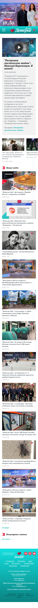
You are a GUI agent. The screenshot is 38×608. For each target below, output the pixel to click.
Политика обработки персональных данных (19, 589)
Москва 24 (21, 594)
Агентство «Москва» (10, 595)
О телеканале (10, 561)
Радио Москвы (29, 595)
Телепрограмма (29, 564)
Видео (30, 561)
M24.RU (28, 594)
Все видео (5, 528)
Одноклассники (30, 553)
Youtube (34, 553)
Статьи (6, 564)
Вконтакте (25, 553)
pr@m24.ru (21, 580)
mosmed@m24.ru (21, 586)
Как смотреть (16, 564)
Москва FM (20, 595)
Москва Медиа (12, 594)
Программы (21, 561)
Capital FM (19, 597)
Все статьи (6, 539)
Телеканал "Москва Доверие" (20, 30)
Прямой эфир (24, 566)
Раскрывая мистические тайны (13, 128)
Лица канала (13, 566)
